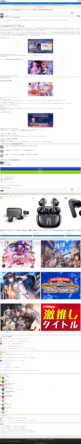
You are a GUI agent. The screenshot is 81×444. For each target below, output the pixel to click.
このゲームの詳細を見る (8, 164)
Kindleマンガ (11, 196)
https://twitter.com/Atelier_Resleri (8, 179)
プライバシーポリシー (39, 439)
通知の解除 (44, 439)
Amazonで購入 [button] (16, 235)
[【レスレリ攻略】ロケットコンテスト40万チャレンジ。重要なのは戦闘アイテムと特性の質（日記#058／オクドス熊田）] (19, 156)
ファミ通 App (3, 1)
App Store (40, 168)
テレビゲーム (22, 196)
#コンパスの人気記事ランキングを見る (5, 356)
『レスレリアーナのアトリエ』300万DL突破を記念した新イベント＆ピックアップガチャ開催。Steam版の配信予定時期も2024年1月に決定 (46, 5)
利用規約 (32, 439)
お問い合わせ (28, 439)
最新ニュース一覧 (26, 5)
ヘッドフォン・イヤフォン (4, 196)
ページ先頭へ (78, 436)
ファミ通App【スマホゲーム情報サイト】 (18, 5)
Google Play (40, 172)
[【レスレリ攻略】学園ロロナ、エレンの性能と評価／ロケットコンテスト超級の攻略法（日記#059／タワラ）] (17, 152)
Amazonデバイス (16, 196)
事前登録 (38, 7)
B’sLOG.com (52, 439)
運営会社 (35, 439)
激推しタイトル (42, 7)
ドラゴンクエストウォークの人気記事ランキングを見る (7, 359)
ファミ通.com (48, 439)
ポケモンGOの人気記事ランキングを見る (5, 372)
